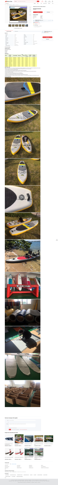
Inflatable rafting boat (19, 467)
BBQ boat (42, 465)
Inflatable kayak (6, 467)
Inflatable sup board (31, 467)
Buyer (37, 3)
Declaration (36, 482)
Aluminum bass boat (7, 466)
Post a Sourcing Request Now (23, 429)
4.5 (44, 32)
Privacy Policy (39, 482)
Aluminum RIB (6, 465)
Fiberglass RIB (30, 465)
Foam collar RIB (18, 465)
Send (9, 429)
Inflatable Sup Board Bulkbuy (20, 476)
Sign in (52, 1)
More (5, 477)
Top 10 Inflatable (13, 476)
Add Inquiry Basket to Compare (18, 28)
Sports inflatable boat (43, 466)
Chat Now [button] (48, 39)
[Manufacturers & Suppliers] (8, 1)
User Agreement (32, 482)
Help (41, 3)
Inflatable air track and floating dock (45, 467)
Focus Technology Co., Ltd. (24, 482)
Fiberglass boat (30, 466)
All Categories (7, 3)
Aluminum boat (18, 466)
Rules (52, 3)
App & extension (45, 3)
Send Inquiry (47, 37)
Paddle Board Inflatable (7, 476)
